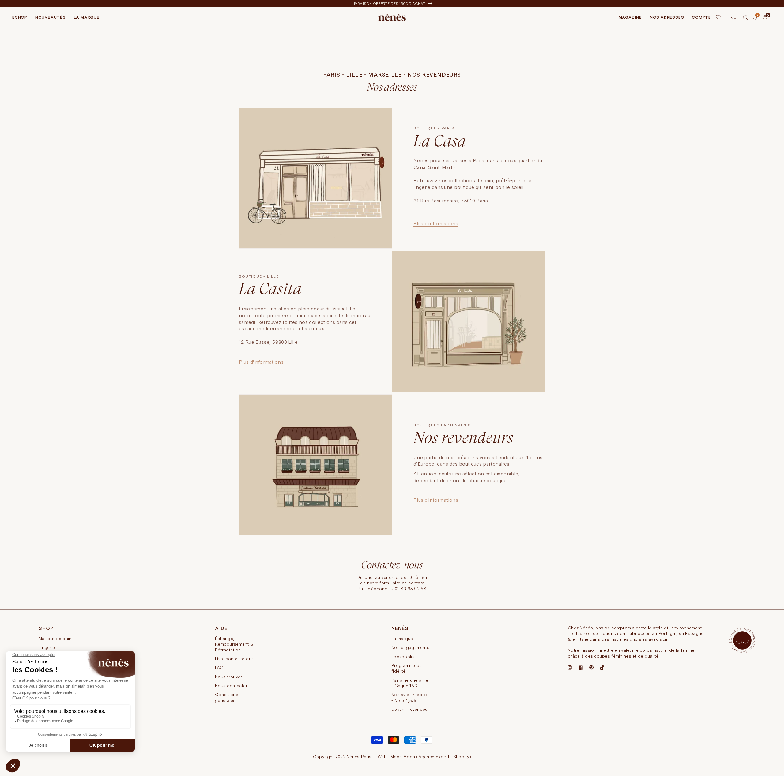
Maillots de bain (55, 638)
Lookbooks (403, 656)
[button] (745, 17)
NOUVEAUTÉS (50, 17)
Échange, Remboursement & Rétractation (234, 644)
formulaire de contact (401, 582)
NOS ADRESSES (667, 17)
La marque (402, 638)
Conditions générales (226, 697)
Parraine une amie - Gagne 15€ (409, 683)
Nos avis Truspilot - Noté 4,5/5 (410, 697)
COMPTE (701, 17)
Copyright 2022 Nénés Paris (342, 756)
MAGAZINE (630, 17)
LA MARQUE (87, 17)
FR (730, 17)
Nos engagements (410, 647)
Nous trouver (228, 676)
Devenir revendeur (410, 709)
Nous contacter (231, 685)
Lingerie (47, 647)
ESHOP (19, 17)
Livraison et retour (234, 658)
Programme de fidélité (406, 668)
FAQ (219, 667)
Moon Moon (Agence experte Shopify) (430, 756)
